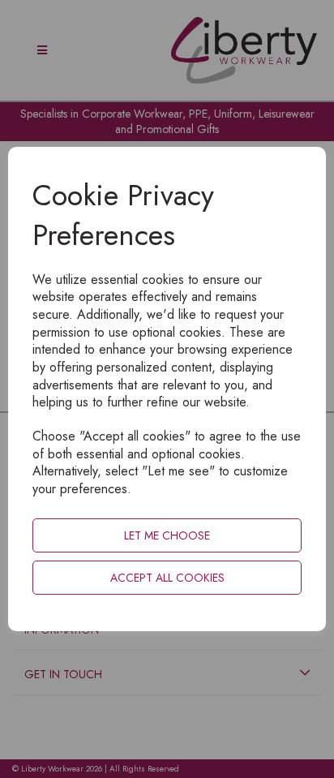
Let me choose (167, 535)
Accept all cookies (167, 578)
